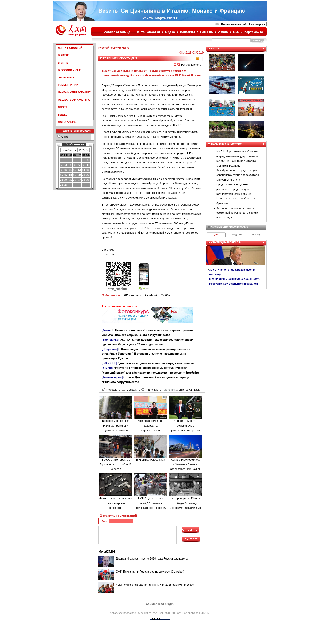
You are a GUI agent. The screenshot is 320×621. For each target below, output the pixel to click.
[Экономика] (110, 339)
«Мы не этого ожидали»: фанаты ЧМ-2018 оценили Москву (155, 584)
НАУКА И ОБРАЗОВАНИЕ (74, 92)
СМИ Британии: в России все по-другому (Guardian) (150, 571)
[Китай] (106, 330)
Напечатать (153, 389)
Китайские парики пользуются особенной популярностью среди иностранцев (237, 213)
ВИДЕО (62, 114)
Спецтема (109, 254)
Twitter (165, 295)
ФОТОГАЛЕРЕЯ (68, 122)
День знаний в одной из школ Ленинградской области (156, 363)
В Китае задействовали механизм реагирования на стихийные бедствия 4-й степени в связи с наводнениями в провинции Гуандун (146, 353)
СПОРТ (62, 107)
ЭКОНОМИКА (66, 77)
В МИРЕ (63, 62)
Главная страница (116, 32)
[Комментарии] (112, 377)
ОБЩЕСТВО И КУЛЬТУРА (74, 99)
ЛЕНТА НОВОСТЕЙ (70, 47)
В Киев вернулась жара (150, 459)
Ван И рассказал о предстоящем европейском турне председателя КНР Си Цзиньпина (237, 175)
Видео (170, 32)
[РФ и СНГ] (109, 363)
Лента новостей (148, 32)
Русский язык (107, 47)
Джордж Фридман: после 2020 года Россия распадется (152, 558)
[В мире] (107, 367)
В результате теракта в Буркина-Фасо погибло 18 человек (115, 464)
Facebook (151, 295)
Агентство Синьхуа (188, 389)
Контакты (187, 32)
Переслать (112, 389)
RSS (236, 32)
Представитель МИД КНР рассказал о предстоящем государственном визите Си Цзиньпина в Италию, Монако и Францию (235, 194)
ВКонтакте (132, 295)
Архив (223, 32)
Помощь (206, 32)
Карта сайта (253, 32)
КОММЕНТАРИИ (68, 85)
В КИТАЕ (63, 55)
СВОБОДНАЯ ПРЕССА (226, 242)
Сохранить (132, 389)
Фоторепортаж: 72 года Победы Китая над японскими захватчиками (185, 503)
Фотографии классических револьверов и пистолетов (115, 503)
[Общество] (110, 349)
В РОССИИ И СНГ (69, 70)
